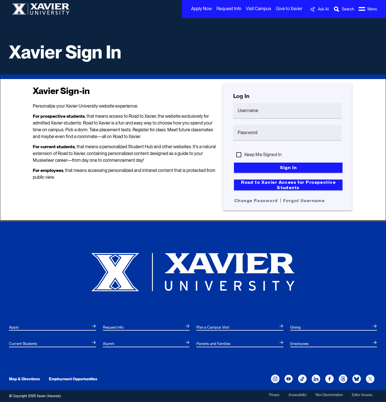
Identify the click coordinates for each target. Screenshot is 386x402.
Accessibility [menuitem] (298, 395)
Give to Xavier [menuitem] (289, 8)
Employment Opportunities (73, 379)
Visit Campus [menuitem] (258, 8)
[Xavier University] (193, 271)
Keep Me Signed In (263, 154)
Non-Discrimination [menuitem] (329, 395)
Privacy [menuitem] (274, 395)
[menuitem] (52, 327)
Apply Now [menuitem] (201, 8)
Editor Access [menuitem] (362, 395)
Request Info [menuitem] (228, 8)
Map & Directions (24, 379)
